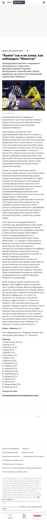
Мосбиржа (22, 506)
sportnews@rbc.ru (8, 499)
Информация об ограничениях (33, 456)
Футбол (5, 51)
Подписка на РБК (27, 452)
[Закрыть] (44, 511)
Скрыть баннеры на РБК (10, 452)
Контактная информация (10, 448)
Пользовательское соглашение (12, 464)
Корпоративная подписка (11, 456)
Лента (24, 517)
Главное (10, 517)
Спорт (9, 2)
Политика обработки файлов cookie (14, 471)
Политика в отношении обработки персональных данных (22, 468)
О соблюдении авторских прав (13, 460)
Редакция (25, 448)
